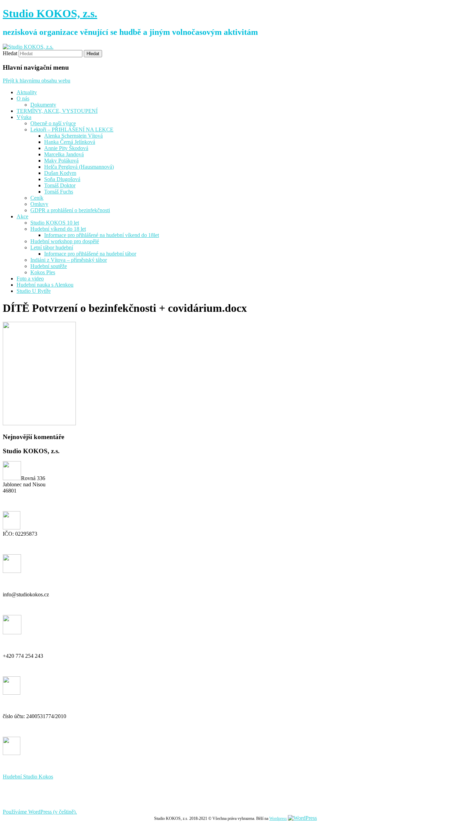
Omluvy (39, 204)
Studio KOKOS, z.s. (50, 13)
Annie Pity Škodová (66, 148)
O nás (23, 98)
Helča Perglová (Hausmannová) (79, 167)
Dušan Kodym (60, 173)
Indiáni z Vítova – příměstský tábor (68, 260)
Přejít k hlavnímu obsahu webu (36, 80)
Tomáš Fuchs (58, 192)
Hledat (10, 53)
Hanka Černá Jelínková (69, 142)
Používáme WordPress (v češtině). (40, 812)
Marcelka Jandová (64, 154)
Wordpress (278, 818)
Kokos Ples (42, 272)
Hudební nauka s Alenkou (45, 285)
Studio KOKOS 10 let (54, 223)
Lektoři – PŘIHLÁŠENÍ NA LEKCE (71, 129)
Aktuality (27, 92)
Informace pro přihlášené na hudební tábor (90, 254)
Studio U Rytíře (34, 291)
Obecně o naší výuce (53, 123)
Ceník (36, 198)
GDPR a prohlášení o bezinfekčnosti (70, 210)
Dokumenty (43, 105)
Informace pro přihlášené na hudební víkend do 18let (101, 235)
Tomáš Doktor (60, 185)
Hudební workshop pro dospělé (64, 241)
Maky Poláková (61, 160)
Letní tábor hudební (51, 247)
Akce (22, 216)
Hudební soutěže (48, 266)
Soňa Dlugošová (62, 179)
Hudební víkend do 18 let (58, 229)
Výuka (24, 117)
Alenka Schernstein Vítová (73, 136)
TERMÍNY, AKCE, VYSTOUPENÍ (57, 111)
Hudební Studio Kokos (28, 777)
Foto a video (30, 278)
